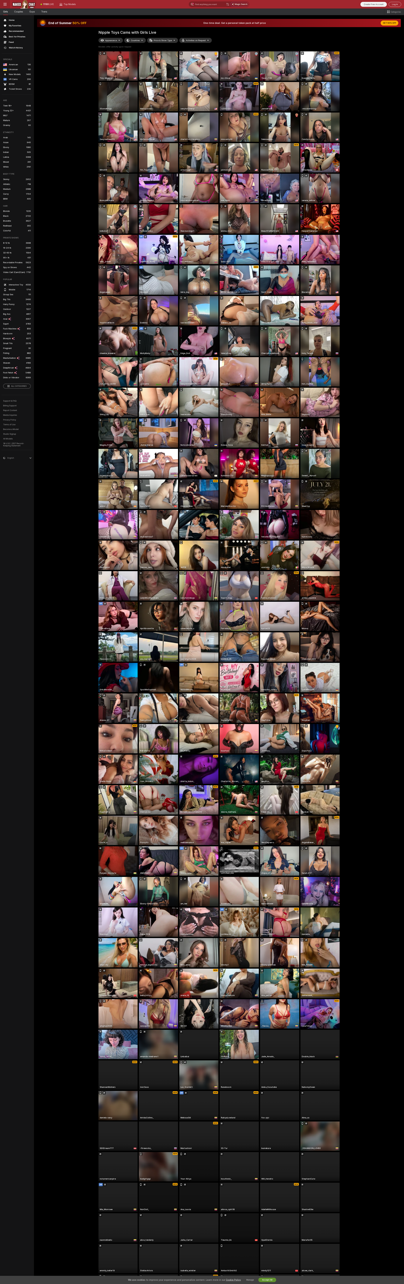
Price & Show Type (163, 40)
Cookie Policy (233, 1280)
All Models (8, 439)
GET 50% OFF (389, 23)
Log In (395, 4)
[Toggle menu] (5, 4)
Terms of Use (9, 424)
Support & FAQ (10, 401)
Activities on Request (196, 40)
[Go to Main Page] (24, 4)
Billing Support (10, 406)
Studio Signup (9, 434)
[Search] (228, 4)
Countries (135, 40)
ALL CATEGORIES (19, 386)
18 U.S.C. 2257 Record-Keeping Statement (13, 444)
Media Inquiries (10, 415)
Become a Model (11, 429)
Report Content (10, 410)
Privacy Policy (9, 420)
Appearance (111, 40)
